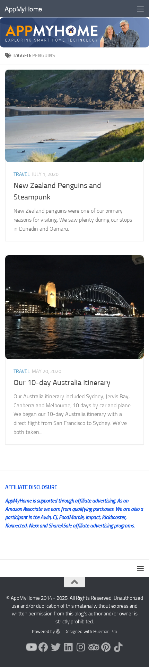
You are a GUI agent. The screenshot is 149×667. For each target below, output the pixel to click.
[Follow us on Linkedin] (68, 647)
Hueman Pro (105, 631)
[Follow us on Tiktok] (118, 647)
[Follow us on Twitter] (56, 647)
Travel (22, 174)
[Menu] (140, 8)
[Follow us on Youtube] (31, 647)
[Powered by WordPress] (58, 631)
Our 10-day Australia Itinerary (62, 382)
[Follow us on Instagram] (81, 647)
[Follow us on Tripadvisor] (93, 647)
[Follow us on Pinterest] (106, 647)
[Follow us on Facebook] (43, 647)
